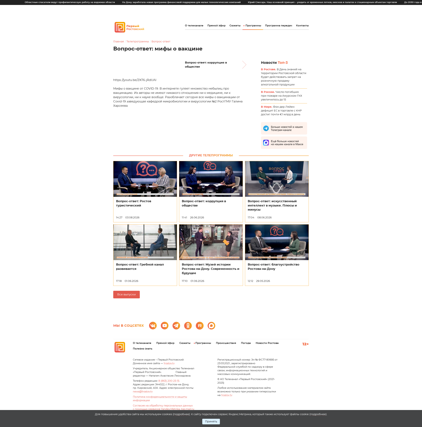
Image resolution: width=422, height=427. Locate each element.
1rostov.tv (169, 363)
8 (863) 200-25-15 (168, 381)
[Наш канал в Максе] (211, 326)
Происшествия (226, 343)
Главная (118, 41)
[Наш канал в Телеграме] (176, 326)
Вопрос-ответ (160, 41)
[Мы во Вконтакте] (153, 326)
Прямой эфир (216, 25)
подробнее (181, 414)
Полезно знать (142, 349)
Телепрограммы (137, 41)
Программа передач (278, 25)
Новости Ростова (267, 343)
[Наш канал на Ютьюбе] (164, 326)
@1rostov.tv (143, 391)
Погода (246, 343)
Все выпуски (126, 294)
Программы (253, 25)
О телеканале (194, 25)
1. (226, 395)
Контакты (302, 25)
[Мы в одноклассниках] (188, 326)
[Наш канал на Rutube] (200, 326)
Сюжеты (235, 25)
